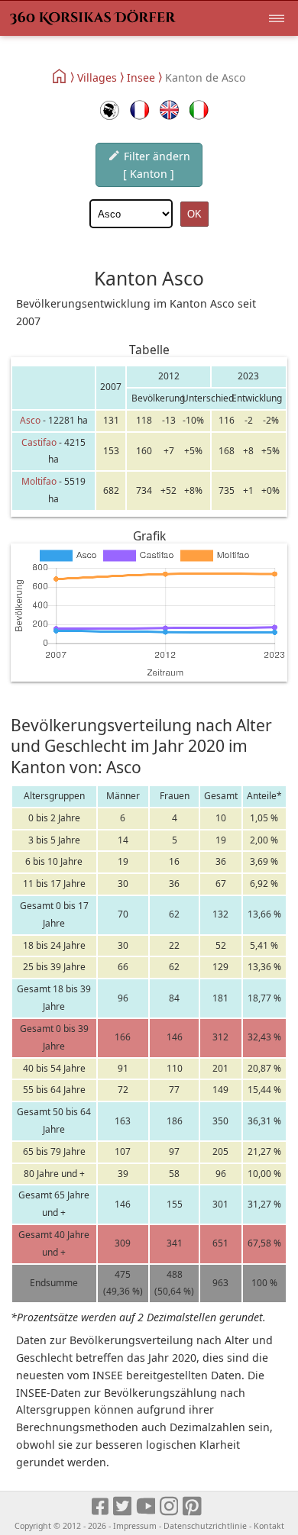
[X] (123, 1506)
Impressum (135, 1525)
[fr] (139, 110)
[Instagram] (170, 1506)
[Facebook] (101, 1506)
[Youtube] (146, 1506)
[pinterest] (193, 1506)
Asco (30, 420)
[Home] (60, 76)
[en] (169, 110)
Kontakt (269, 1525)
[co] (109, 110)
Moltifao (39, 481)
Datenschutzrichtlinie (205, 1525)
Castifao (39, 442)
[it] (199, 110)
